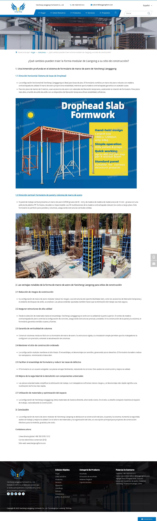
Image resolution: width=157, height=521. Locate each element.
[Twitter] (15, 493)
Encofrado (83, 474)
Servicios (91, 13)
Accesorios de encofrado (88, 477)
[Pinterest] (19, 493)
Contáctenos (59, 494)
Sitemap (68, 508)
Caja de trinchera (85, 482)
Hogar (43, 13)
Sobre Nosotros (59, 13)
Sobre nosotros (60, 477)
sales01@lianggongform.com (103, 5)
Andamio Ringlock (86, 479)
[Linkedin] (12, 493)
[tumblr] (23, 493)
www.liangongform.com (36, 443)
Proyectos (106, 13)
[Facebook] (8, 493)
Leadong (62, 508)
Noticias (58, 491)
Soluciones (59, 488)
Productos (77, 13)
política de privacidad (62, 497)
